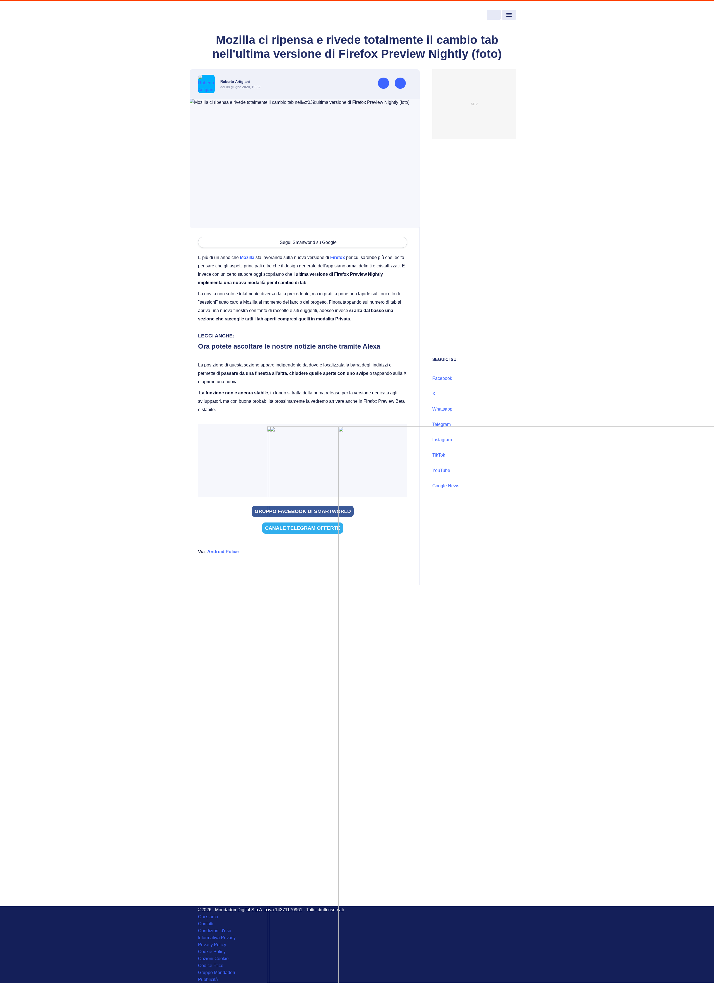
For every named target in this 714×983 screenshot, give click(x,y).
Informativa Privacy (217, 937)
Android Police (223, 551)
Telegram (441, 424)
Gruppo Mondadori (216, 972)
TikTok (438, 455)
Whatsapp (442, 409)
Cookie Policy (212, 951)
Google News (445, 485)
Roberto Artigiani (235, 82)
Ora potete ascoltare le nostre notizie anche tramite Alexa (289, 346)
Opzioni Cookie (213, 958)
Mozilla (247, 257)
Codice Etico (210, 965)
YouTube (441, 470)
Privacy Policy (212, 944)
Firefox (337, 257)
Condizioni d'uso (214, 930)
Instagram (442, 439)
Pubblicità (208, 979)
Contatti (205, 923)
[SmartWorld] (230, 15)
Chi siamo (208, 916)
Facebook (442, 378)
